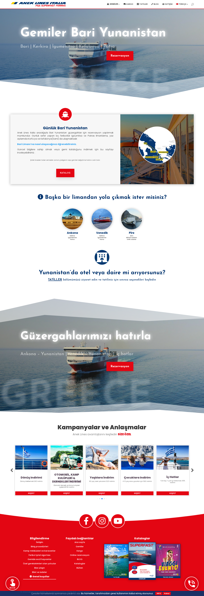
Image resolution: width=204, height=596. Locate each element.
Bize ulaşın (39, 567)
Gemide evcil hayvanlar (39, 559)
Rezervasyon (120, 55)
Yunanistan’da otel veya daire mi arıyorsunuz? (102, 273)
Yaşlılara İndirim (67, 477)
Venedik (102, 233)
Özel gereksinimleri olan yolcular (39, 563)
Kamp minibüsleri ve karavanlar (39, 550)
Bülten (79, 567)
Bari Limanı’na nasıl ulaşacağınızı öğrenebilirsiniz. (47, 144)
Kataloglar (79, 563)
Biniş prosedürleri (39, 546)
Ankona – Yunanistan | (43, 354)
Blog (156, 4)
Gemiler (80, 546)
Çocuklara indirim (102, 477)
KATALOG (65, 173)
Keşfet (31, 493)
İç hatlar (124, 354)
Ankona (72, 233)
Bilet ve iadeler (39, 572)
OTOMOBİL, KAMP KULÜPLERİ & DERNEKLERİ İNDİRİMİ (31, 478)
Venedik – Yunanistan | (90, 354)
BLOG (79, 559)
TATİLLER (55, 279)
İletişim (168, 4)
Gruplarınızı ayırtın (173, 477)
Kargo (129, 4)
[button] (11, 470)
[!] (102, 257)
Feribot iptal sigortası (39, 555)
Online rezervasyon (79, 555)
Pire (131, 233)
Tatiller (143, 4)
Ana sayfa (80, 542)
